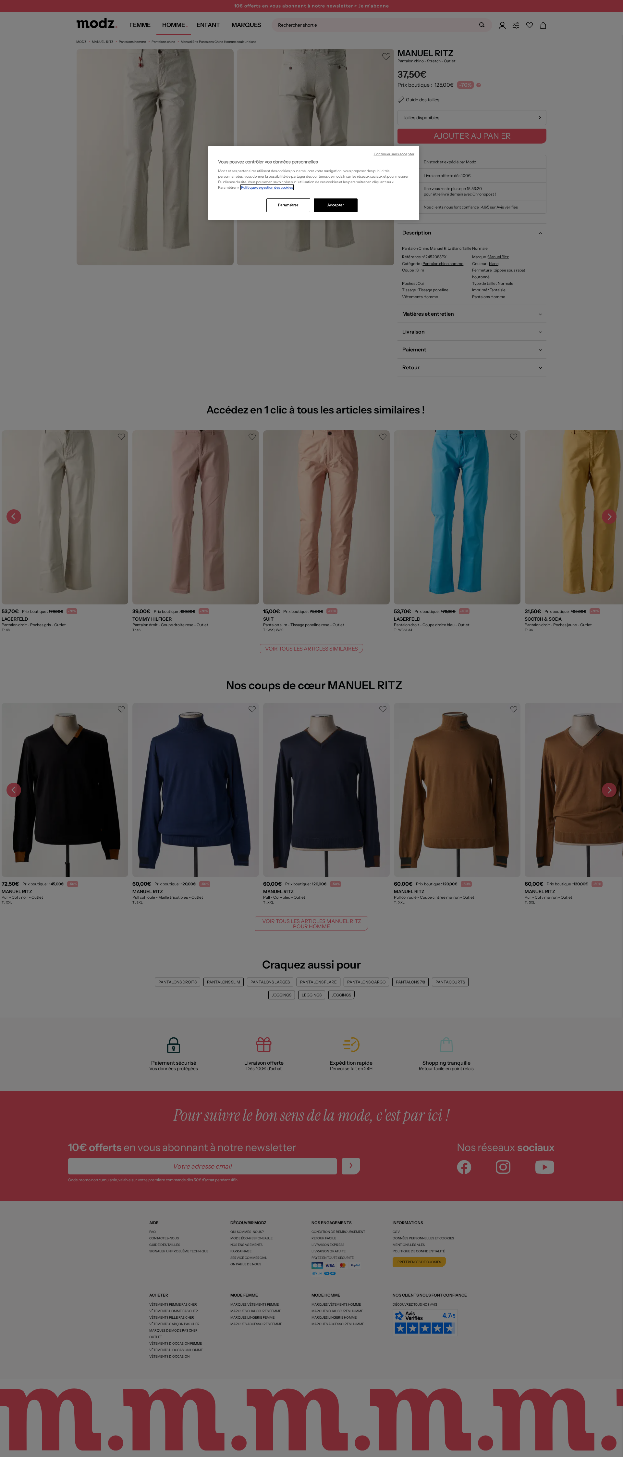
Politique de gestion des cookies (267, 187)
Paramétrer (288, 205)
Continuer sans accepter (394, 154)
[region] (313, 183)
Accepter (335, 205)
